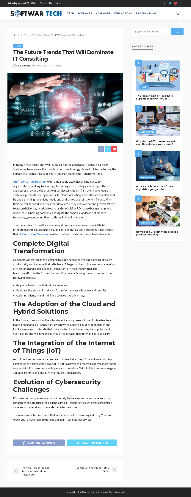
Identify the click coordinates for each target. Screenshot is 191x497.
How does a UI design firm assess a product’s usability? (157, 233)
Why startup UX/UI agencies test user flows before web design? (155, 142)
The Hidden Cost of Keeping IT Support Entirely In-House (154, 97)
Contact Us (46, 3)
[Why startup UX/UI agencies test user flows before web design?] (158, 121)
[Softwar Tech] (35, 13)
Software (85, 13)
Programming (146, 13)
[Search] (177, 14)
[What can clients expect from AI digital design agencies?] (158, 166)
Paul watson (24, 65)
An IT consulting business (30, 181)
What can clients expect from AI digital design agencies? (155, 188)
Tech (70, 13)
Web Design (147, 132)
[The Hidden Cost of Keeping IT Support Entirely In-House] (158, 75)
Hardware (103, 13)
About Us (61, 3)
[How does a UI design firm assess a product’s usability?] (158, 211)
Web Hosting (123, 13)
